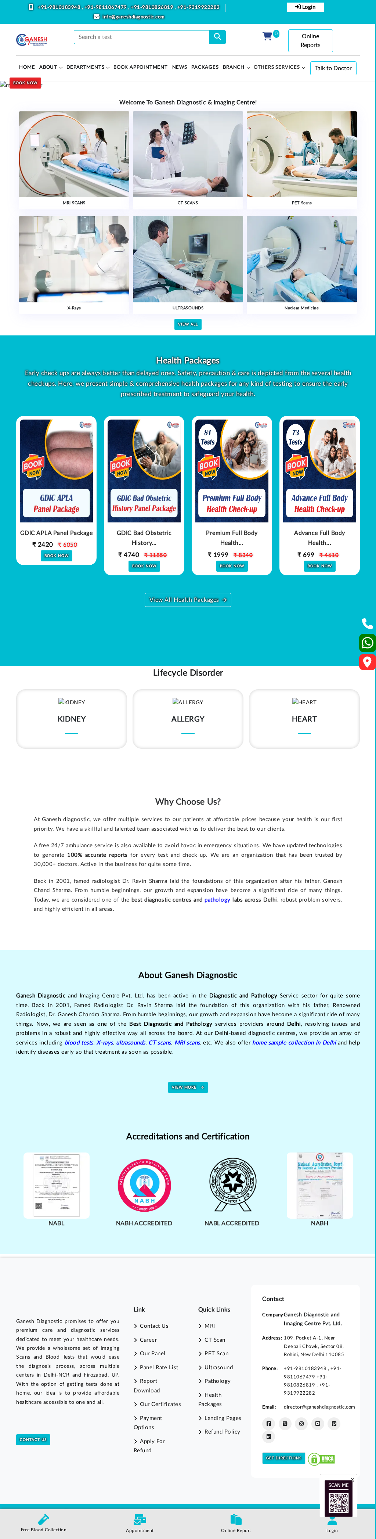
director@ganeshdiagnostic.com (319, 1407)
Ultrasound (219, 1367)
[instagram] (301, 1423)
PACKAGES (204, 67)
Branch (234, 67)
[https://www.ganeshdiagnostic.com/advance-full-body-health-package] (319, 487)
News (179, 67)
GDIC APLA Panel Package (56, 533)
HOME (27, 67)
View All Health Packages (184, 600)
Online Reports (311, 40)
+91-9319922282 (198, 7)
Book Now (25, 83)
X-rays (105, 1043)
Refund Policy (223, 1432)
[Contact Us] (367, 626)
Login (308, 7)
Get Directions (283, 1458)
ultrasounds (130, 1043)
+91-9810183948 (60, 7)
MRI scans (187, 1043)
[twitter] (285, 1423)
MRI (210, 1326)
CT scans (159, 1043)
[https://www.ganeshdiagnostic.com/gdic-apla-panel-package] (56, 487)
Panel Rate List (159, 1367)
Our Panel (153, 1353)
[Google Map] (368, 664)
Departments (85, 67)
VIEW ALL (188, 324)
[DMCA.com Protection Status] (321, 1458)
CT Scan (215, 1340)
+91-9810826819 (153, 7)
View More (185, 1087)
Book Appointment (140, 67)
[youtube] (317, 1423)
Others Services (277, 67)
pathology (218, 900)
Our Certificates (160, 1404)
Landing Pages (223, 1418)
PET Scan (216, 1353)
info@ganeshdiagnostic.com (133, 17)
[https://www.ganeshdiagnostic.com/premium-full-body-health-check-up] (231, 487)
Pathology (218, 1381)
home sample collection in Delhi (294, 1043)
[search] (217, 37)
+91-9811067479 (106, 7)
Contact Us (33, 1440)
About (48, 67)
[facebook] (268, 1423)
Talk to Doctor (333, 68)
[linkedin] (268, 1436)
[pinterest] (334, 1423)
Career (148, 1340)
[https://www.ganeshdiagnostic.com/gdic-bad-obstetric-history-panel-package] (144, 487)
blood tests (79, 1043)
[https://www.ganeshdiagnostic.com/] (31, 40)
